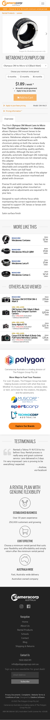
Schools (25, 634)
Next (46, 33)
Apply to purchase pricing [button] (16, 105)
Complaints (26, 695)
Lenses (19, 13)
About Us (25, 625)
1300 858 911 (25, 660)
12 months (24, 76)
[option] (22, 65)
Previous (4, 33)
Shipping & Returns (25, 646)
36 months (37, 76)
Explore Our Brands (25, 426)
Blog (25, 642)
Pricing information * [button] (14, 111)
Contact (25, 638)
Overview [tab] (8, 118)
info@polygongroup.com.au (25, 664)
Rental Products (8, 13)
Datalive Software (38, 697)
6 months (12, 76)
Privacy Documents (12, 695)
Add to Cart (26, 97)
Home (25, 621)
